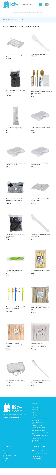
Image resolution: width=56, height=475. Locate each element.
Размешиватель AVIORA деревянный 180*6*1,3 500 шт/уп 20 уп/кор (15, 345)
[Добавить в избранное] (25, 33)
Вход (4, 460)
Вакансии (6, 456)
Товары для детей (37, 425)
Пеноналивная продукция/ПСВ (40, 435)
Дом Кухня (35, 412)
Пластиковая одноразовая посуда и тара (30, 12)
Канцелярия (35, 420)
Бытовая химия (36, 409)
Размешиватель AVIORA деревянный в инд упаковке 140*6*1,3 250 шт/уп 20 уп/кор (38, 345)
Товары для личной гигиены (40, 419)
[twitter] (35, 456)
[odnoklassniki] (41, 456)
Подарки (34, 424)
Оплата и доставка (8, 452)
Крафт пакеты (36, 428)
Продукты (35, 407)
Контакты (6, 458)
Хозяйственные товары (38, 427)
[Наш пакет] (12, 411)
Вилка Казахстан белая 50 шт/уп (14, 55)
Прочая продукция (37, 441)
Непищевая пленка (37, 437)
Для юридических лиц (9, 455)
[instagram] (39, 456)
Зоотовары (35, 440)
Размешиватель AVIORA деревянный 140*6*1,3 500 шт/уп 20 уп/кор (40, 307)
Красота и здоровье (37, 422)
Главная (14, 12)
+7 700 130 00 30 (38, 450)
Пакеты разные (36, 438)
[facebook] (37, 456)
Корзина (5, 453)
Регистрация (7, 461)
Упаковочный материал (38, 430)
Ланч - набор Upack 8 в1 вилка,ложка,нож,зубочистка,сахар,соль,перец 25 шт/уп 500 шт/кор (43, 91)
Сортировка (6, 19)
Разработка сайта (11, 417)
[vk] (33, 456)
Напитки (34, 410)
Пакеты (34, 414)
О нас (4, 450)
